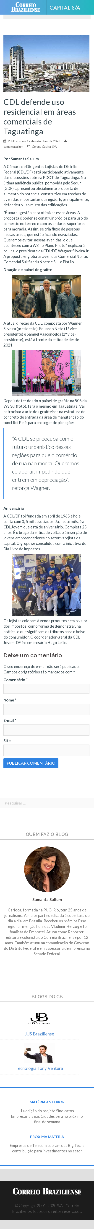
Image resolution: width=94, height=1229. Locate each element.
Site (7, 740)
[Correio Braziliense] (27, 7)
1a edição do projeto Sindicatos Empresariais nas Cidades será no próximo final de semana (47, 1116)
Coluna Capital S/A (44, 146)
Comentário (15, 679)
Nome (9, 700)
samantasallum (13, 146)
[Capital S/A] (66, 7)
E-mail (9, 720)
